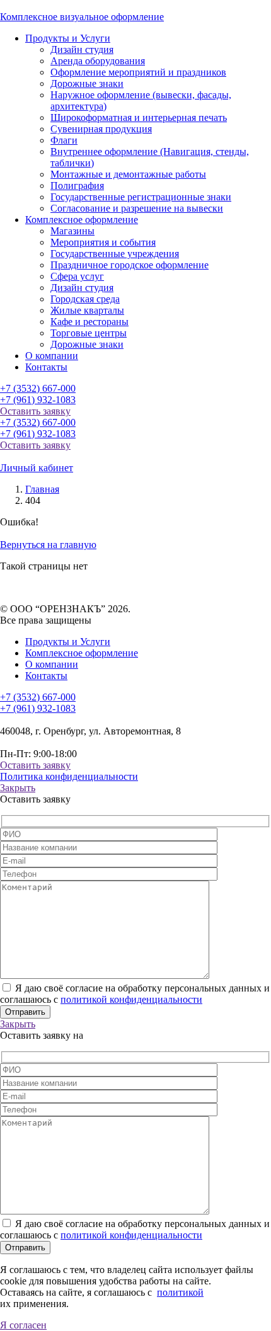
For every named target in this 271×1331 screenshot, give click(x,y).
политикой (180, 1292)
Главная (42, 489)
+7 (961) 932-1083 (38, 399)
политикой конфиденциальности (131, 999)
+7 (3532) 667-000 (38, 388)
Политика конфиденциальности (69, 776)
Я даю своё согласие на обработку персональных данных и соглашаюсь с (135, 994)
